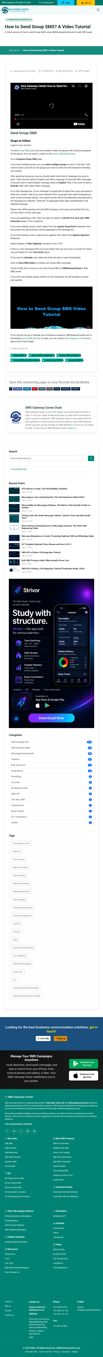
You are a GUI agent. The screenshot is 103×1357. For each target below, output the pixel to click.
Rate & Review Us (12, 1272)
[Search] (91, 458)
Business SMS (10, 1162)
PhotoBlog (16, 776)
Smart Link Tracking (61, 1152)
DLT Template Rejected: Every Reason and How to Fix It (46, 544)
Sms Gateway (19, 859)
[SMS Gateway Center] (16, 10)
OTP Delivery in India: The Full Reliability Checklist (44, 489)
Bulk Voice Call (18, 765)
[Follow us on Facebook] (14, 1131)
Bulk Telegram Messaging (15, 1230)
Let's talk (44, 1038)
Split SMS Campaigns (62, 1162)
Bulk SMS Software (13, 1157)
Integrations (10, 1254)
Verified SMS (58, 1180)
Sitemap (74, 1352)
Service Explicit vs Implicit (15, 1192)
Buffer (49, 389)
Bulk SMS (9, 1143)
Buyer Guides (17, 811)
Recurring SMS (59, 1166)
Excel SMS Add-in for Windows (65, 1196)
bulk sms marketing (21, 883)
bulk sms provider (20, 867)
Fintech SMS (10, 1166)
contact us (71, 428)
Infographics (17, 771)
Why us (8, 1306)
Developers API (59, 1216)
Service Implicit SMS (13, 1187)
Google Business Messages (16, 1242)
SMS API (15, 794)
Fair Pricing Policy (60, 1258)
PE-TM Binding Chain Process (17, 1196)
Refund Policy (59, 1249)
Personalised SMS (60, 1171)
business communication (23, 948)
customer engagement (22, 916)
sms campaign (19, 899)
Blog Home (14, 50)
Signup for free (77, 338)
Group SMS (24, 150)
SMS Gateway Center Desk (25, 71)
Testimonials (58, 1237)
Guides (14, 822)
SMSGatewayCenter (21, 891)
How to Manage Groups (64, 153)
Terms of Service (45, 1352)
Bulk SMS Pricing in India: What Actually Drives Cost (45, 560)
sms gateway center (21, 843)
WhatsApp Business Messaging (18, 1216)
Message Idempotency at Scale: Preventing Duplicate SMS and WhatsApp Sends (58, 536)
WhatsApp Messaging (22, 964)
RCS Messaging (11, 1221)
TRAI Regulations (60, 1268)
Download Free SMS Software (65, 1192)
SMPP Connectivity (61, 1143)
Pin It (35, 389)
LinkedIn (27, 389)
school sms (18, 972)
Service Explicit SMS (13, 1183)
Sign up (61, 1038)
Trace (7, 1258)
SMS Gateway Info (20, 348)
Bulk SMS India (31, 1352)
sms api (16, 932)
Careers (8, 1311)
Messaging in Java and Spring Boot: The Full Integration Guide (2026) (53, 497)
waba (15, 940)
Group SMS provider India (26, 360)
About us (8, 1301)
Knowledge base (19, 469)
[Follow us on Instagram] (21, 1131)
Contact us (9, 1315)
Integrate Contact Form (63, 1175)
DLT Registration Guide (14, 1178)
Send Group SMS (53, 360)
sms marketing (19, 875)
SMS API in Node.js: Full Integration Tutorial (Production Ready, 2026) (53, 568)
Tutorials (15, 759)
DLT (14, 980)
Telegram (75, 389)
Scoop (56, 389)
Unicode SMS (74, 360)
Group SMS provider (31, 338)
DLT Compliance (19, 817)
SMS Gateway (10, 1148)
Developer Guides (19, 788)
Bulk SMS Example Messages (17, 1268)
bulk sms (17, 851)
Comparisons (17, 805)
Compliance (58, 1263)
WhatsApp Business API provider (26, 996)
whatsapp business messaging (26, 988)
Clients (56, 1233)
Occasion (15, 782)
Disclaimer (65, 1352)
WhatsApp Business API (22, 753)
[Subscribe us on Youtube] (34, 1131)
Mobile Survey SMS (61, 1148)
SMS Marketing (11, 1152)
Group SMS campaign (42, 355)
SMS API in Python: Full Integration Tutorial (41, 552)
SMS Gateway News (20, 748)
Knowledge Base (47, 3)
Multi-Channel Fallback (14, 1225)
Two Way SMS (18, 799)
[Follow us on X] (7, 1131)
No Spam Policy (59, 1254)
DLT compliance (19, 956)
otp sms (16, 924)
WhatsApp (65, 389)
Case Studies (58, 1228)
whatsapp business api (22, 907)
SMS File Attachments (62, 1157)
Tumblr (42, 389)
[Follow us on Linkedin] (27, 1131)
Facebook (17, 389)
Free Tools (9, 1263)
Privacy (56, 1352)
